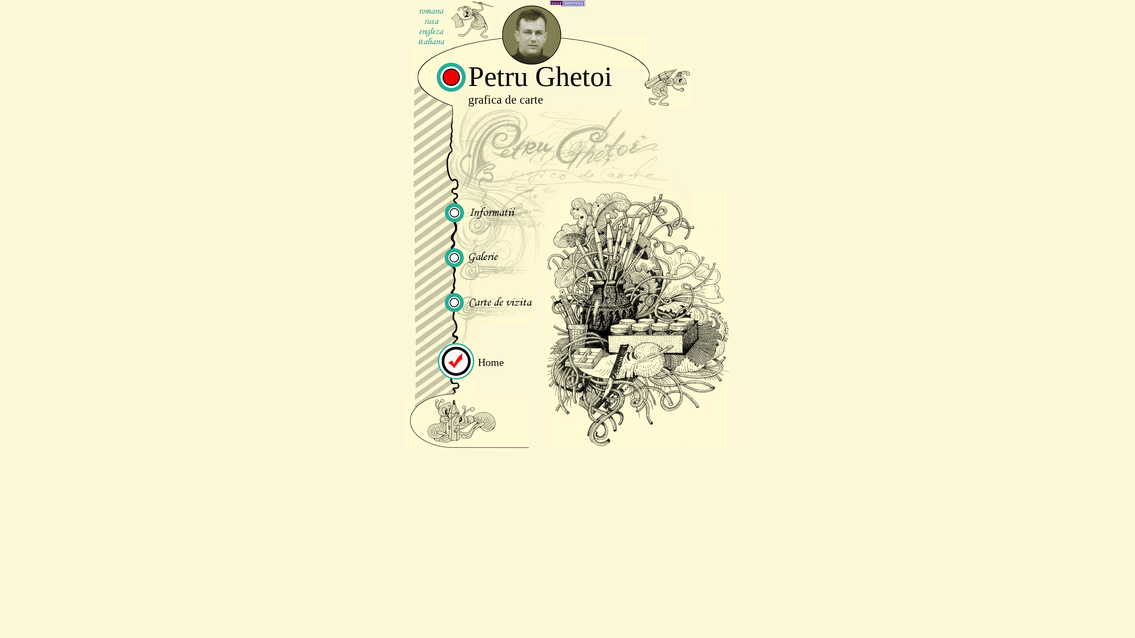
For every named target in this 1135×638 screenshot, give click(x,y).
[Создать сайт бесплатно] (567, 4)
